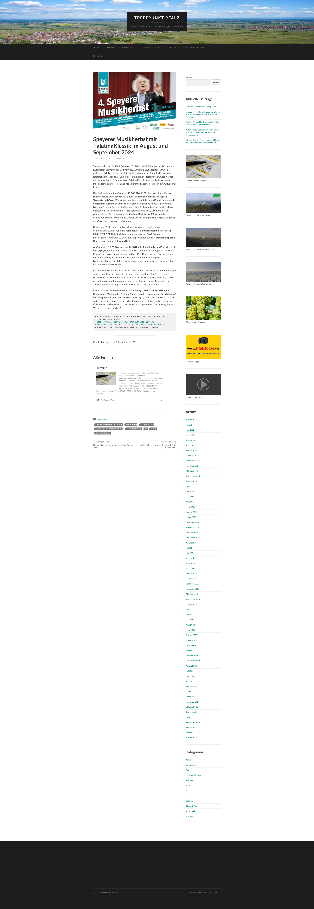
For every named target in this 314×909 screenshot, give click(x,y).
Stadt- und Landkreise (152, 48)
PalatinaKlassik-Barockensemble (109, 429)
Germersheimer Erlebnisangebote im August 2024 (113, 445)
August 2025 (191, 481)
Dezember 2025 (192, 460)
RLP (187, 790)
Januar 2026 (191, 455)
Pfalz (188, 785)
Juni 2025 (190, 491)
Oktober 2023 (192, 594)
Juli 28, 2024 (99, 158)
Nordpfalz (190, 780)
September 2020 (193, 722)
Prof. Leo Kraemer (134, 429)
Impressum (98, 56)
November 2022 (192, 650)
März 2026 (190, 445)
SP (146, 429)
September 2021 (193, 712)
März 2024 (190, 568)
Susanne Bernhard (103, 433)
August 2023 (191, 604)
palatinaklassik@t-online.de (148, 324)
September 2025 (193, 476)
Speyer (153, 429)
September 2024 (193, 537)
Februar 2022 (191, 686)
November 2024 (192, 527)
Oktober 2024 (192, 532)
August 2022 (191, 666)
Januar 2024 (191, 578)
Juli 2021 (189, 717)
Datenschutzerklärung (193, 48)
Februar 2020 (191, 727)
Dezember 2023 (192, 584)
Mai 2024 (190, 558)
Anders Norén (205, 893)
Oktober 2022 (192, 655)
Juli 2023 (189, 609)
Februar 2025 (191, 512)
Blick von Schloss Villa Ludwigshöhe (201, 106)
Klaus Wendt (131, 425)
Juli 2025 (189, 486)
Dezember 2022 (192, 645)
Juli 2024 (189, 548)
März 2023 (190, 630)
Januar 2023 (191, 640)
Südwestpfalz (191, 806)
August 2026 (191, 419)
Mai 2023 (190, 619)
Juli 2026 (189, 425)
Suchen (189, 77)
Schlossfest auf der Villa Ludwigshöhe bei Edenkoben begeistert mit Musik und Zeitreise (203, 114)
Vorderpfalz (102, 419)
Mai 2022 (190, 681)
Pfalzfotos (111, 48)
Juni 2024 (190, 553)
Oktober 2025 (192, 471)
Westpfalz (190, 816)
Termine (97, 48)
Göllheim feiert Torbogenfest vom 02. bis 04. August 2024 (158, 445)
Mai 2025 (190, 496)
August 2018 (191, 737)
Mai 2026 (190, 435)
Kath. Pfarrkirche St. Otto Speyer (108, 425)
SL (187, 795)
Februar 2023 (191, 635)
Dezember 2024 (192, 522)
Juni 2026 (190, 430)
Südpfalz (189, 801)
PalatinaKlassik (147, 425)
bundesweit (191, 765)
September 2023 (193, 599)
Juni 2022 (190, 676)
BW (187, 770)
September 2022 (193, 660)
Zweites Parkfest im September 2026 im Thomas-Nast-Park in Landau (202, 123)
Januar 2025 (191, 517)
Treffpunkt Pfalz (157, 18)
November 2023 (192, 589)
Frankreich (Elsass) (194, 775)
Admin (188, 760)
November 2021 (192, 702)
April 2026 (190, 440)
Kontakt (172, 48)
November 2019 (192, 732)
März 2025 (190, 507)
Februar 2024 (191, 573)
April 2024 (190, 563)
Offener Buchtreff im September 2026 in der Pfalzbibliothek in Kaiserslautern (202, 141)
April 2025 (190, 502)
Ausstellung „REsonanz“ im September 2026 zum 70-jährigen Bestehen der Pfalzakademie (202, 132)
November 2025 (192, 466)
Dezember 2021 (192, 696)
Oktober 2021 (192, 707)
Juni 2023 (190, 614)
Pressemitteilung (117, 158)
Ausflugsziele (129, 48)
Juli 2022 (189, 671)
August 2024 (191, 543)
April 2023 (190, 625)
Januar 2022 (191, 691)
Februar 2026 (191, 450)
